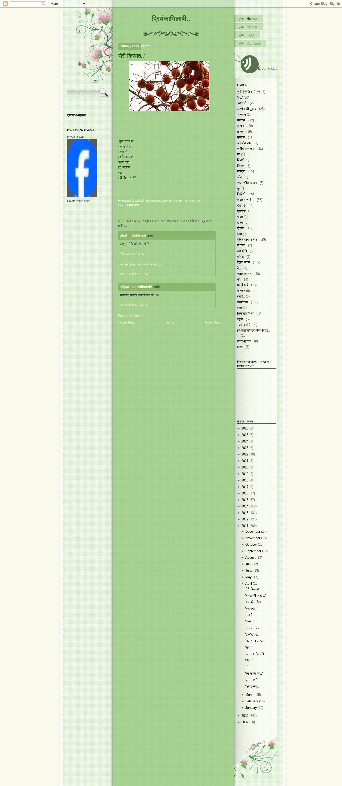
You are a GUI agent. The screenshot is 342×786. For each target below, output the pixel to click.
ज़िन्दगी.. (242, 171)
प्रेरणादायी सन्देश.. (248, 239)
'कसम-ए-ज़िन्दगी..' (255, 654)
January (251, 708)
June (249, 570)
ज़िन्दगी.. (248, 92)
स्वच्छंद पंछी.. (244, 325)
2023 (245, 448)
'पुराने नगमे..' (252, 680)
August (251, 557)
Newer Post (126, 322)
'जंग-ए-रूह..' (252, 686)
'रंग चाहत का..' (254, 673)
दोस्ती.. (241, 228)
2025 (245, 435)
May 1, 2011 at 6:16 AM (133, 273)
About (251, 27)
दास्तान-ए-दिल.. (246, 200)
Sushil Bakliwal (132, 235)
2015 (245, 500)
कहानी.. (241, 126)
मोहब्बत (241, 291)
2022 (245, 454)
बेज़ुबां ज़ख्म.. (133, 205)
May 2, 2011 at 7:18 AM (133, 304)
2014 (245, 506)
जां (238, 154)
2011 (245, 526)
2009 (245, 722)
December (253, 531)
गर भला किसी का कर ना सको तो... (141, 264)
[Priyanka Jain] (82, 196)
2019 (245, 474)
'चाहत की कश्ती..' (255, 595)
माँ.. (239, 279)
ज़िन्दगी (241, 166)
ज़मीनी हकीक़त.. (246, 148)
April (249, 583)
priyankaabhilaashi (135, 287)
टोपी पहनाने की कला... (133, 254)
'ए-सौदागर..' (252, 634)
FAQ (250, 35)
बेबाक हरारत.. (245, 274)
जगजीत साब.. (245, 143)
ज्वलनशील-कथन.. (248, 183)
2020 (245, 467)
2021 (245, 461)
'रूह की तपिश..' (254, 602)
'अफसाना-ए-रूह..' (255, 641)
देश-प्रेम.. (243, 205)
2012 (245, 519)
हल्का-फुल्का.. (245, 341)
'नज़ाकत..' (251, 608)
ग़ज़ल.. (241, 131)
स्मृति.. (241, 319)
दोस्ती (240, 222)
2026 (245, 428)
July (248, 564)
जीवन (240, 177)
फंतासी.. (242, 245)
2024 (245, 441)
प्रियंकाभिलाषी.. (171, 18)
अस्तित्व (241, 114)
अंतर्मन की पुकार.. (247, 109)
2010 (245, 716)
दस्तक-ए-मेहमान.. (77, 115)
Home (170, 322)
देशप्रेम (241, 211)
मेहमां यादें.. (243, 285)
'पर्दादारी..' (243, 103)
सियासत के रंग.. (246, 313)
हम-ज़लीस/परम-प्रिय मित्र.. (253, 330)
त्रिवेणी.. (242, 194)
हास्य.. (241, 347)
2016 (245, 493)
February (252, 701)
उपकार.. (242, 120)
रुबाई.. (241, 296)
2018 (245, 480)
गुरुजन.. (242, 137)
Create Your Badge (78, 200)
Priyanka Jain (75, 136)
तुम (239, 188)
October (251, 544)
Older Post (213, 322)
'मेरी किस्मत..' (131, 56)
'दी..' (240, 97)
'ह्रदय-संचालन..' (255, 628)
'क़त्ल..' (249, 621)
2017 (245, 487)
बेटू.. (239, 268)
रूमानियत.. (243, 302)
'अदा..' (249, 647)
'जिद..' (249, 660)
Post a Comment (130, 315)
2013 (245, 513)
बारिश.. (241, 257)
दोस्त (240, 217)
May (249, 577)
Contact (253, 43)
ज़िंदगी (240, 160)
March (250, 695)
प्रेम (239, 234)
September (253, 551)
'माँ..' (248, 667)
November (253, 538)
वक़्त (239, 308)
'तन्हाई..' (250, 615)
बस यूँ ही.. (243, 251)
